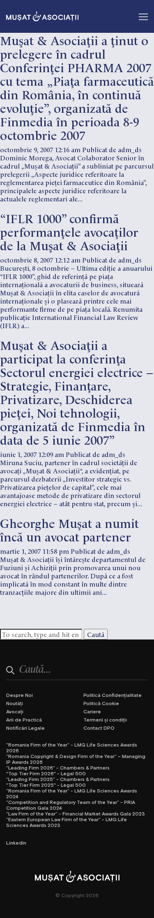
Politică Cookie (101, 703)
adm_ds (130, 149)
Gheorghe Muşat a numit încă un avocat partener (69, 529)
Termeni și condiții (105, 719)
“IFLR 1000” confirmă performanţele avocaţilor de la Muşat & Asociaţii (69, 231)
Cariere (92, 711)
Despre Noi (19, 695)
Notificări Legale (25, 728)
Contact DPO (99, 728)
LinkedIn (16, 842)
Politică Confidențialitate (112, 695)
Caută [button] (95, 634)
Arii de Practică (24, 719)
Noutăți (14, 703)
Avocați (14, 711)
